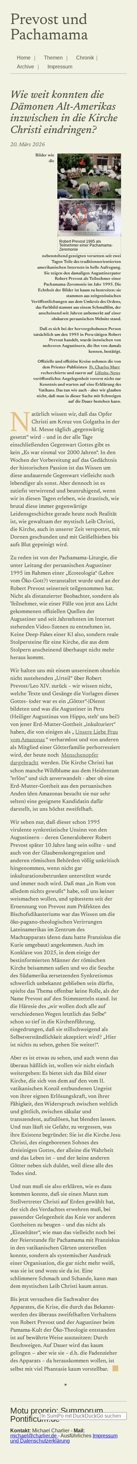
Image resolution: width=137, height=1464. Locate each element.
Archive (25, 66)
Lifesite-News (107, 373)
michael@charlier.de (34, 1435)
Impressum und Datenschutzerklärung (64, 1438)
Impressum (59, 66)
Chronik (85, 57)
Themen (53, 57)
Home (24, 57)
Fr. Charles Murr (104, 367)
